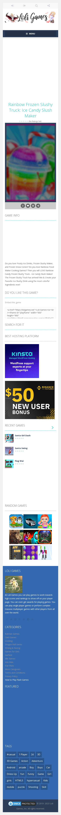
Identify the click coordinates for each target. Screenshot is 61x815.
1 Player (23, 754)
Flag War (19, 461)
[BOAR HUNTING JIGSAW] (16, 536)
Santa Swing (21, 448)
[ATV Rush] (16, 552)
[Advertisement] (30, 69)
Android (11, 767)
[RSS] (32, 619)
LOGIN (12, 5)
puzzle (21, 787)
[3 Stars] (24, 121)
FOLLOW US (48, 5)
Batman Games (12, 633)
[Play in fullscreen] (33, 206)
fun (22, 774)
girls (9, 780)
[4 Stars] (25, 121)
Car (48, 767)
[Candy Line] (30, 552)
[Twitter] (11, 619)
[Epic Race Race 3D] (45, 552)
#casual (11, 754)
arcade (22, 767)
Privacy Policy (11, 676)
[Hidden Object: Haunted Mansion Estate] (45, 536)
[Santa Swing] (9, 451)
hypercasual (33, 780)
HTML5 (19, 780)
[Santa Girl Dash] (9, 438)
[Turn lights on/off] (23, 206)
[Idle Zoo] (16, 521)
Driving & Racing (12, 648)
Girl (49, 774)
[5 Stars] (27, 121)
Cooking (8, 641)
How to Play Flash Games (17, 679)
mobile (10, 787)
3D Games (12, 761)
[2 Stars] (22, 121)
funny (31, 774)
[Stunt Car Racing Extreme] (30, 521)
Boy (32, 767)
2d (32, 754)
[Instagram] (20, 619)
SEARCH (36, 5)
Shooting (33, 787)
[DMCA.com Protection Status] (22, 803)
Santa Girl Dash (22, 435)
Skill (44, 787)
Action (24, 761)
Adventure (37, 761)
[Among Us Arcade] (30, 536)
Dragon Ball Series (13, 644)
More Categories (12, 669)
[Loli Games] (30, 16)
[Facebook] (7, 619)
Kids (45, 780)
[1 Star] (20, 121)
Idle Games (10, 658)
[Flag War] (9, 463)
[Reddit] (15, 619)
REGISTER (24, 5)
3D (38, 754)
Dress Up (12, 774)
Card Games (10, 637)
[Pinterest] (24, 619)
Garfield (8, 655)
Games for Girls (12, 651)
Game (41, 774)
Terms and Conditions (15, 672)
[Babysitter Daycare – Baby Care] (45, 521)
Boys (40, 767)
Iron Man (9, 662)
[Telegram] (28, 619)
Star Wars (9, 665)
